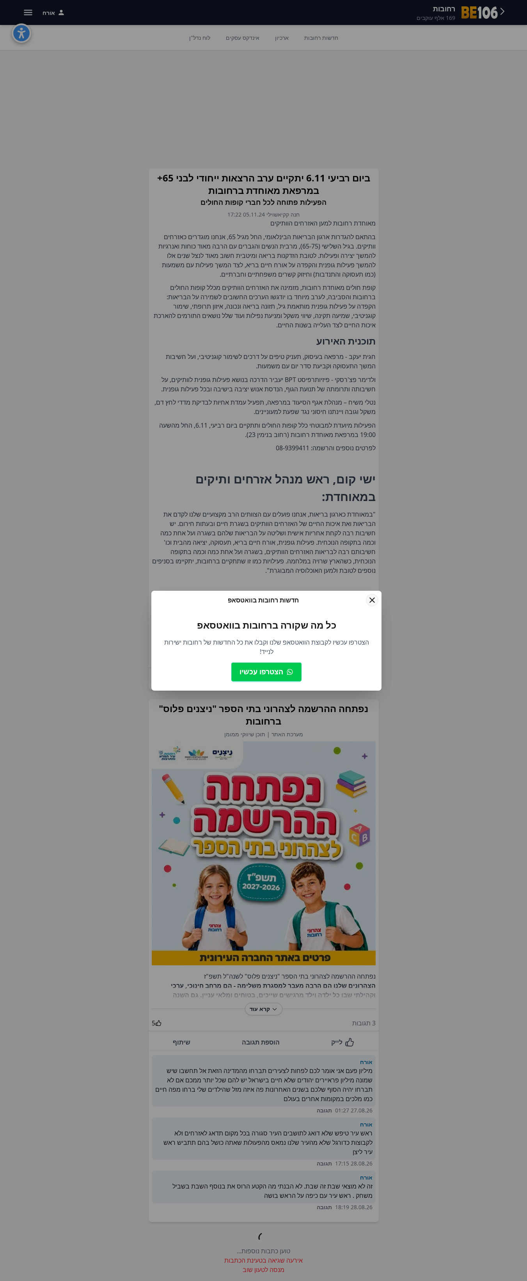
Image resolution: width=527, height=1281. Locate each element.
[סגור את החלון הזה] (372, 600)
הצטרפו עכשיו (261, 671)
